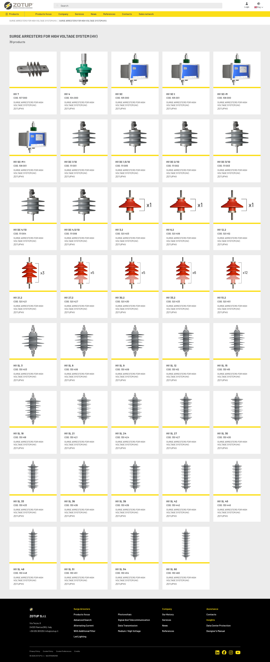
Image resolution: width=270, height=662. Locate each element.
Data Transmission (128, 625)
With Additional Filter (84, 631)
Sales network (146, 14)
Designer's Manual (215, 631)
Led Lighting (80, 636)
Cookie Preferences (63, 651)
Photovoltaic (125, 614)
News (93, 14)
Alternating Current (84, 625)
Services (79, 14)
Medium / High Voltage (129, 631)
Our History (168, 614)
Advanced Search (83, 620)
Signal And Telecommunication (134, 620)
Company (63, 14)
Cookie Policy (48, 651)
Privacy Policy (35, 651)
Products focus (43, 14)
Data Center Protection (218, 625)
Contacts (127, 14)
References (109, 14)
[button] (259, 6)
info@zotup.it (51, 631)
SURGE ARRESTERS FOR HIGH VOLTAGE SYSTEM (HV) (33, 21)
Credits (77, 651)
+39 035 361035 (37, 631)
